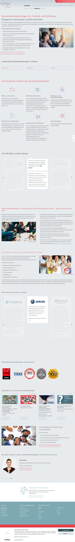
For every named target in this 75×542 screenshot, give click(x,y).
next (71, 175)
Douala (58, 509)
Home (2, 478)
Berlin (39, 509)
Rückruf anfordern (25, 469)
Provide (43, 8)
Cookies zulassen (65, 530)
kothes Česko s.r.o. (23, 514)
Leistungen (27, 5)
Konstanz (40, 516)
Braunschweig (41, 511)
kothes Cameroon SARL (24, 515)
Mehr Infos (6, 418)
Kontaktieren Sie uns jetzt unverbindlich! (13, 53)
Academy (55, 5)
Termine (50, 5)
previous (3, 175)
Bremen (39, 513)
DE (51, 1)
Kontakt (66, 5)
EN (52, 1)
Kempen (40, 507)
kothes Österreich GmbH (24, 511)
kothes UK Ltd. (22, 512)
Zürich (58, 514)
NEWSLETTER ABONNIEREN (36, 496)
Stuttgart (40, 518)
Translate (37, 8)
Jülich (39, 514)
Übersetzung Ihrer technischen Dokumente (62, 243)
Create (31, 8)
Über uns (33, 5)
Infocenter (40, 5)
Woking (58, 512)
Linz (58, 511)
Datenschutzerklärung (18, 536)
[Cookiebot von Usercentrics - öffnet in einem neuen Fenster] (7, 540)
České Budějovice (60, 507)
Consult (26, 8)
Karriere (61, 5)
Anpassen (65, 533)
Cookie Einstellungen (18, 539)
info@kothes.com (5, 515)
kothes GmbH (22, 507)
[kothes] (6, 4)
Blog (45, 5)
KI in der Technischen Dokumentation (65, 1)
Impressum (26, 536)
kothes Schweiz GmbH (24, 509)
